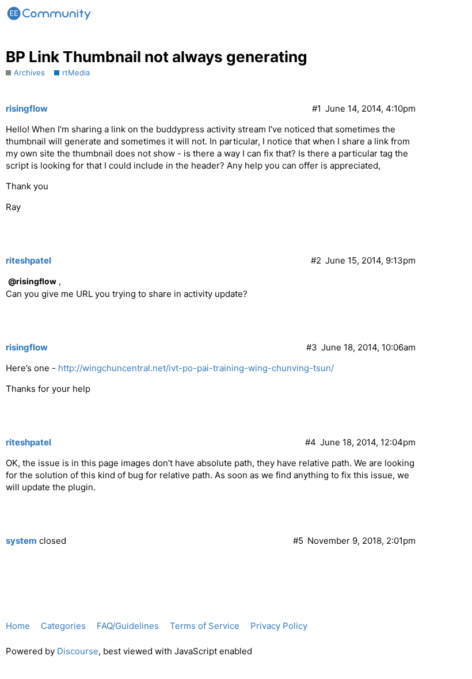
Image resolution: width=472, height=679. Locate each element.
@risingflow (32, 281)
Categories (63, 625)
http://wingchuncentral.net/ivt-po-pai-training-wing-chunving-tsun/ (196, 368)
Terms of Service (204, 625)
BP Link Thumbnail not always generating (156, 57)
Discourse (77, 651)
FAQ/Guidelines (128, 625)
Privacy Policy (278, 625)
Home (18, 625)
